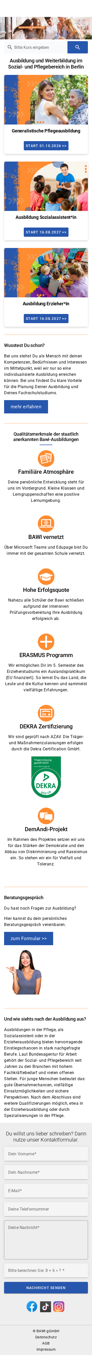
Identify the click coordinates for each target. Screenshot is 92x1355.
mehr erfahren (26, 406)
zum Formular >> (29, 938)
